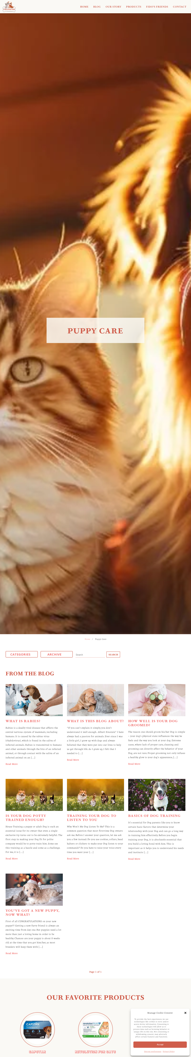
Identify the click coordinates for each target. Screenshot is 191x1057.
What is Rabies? (23, 721)
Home (84, 6)
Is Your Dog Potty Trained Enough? (26, 817)
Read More (12, 764)
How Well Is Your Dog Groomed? (153, 723)
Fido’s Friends (157, 6)
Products (133, 6)
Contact (179, 6)
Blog (97, 6)
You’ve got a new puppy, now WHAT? (33, 912)
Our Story (113, 6)
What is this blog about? (95, 721)
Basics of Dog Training (154, 815)
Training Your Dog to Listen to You (91, 817)
